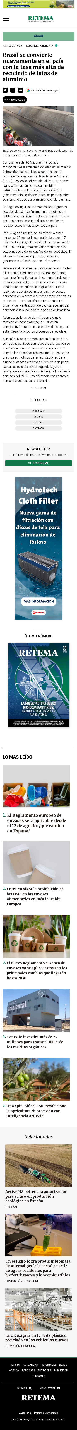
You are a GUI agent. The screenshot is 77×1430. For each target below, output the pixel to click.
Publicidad (61, 1370)
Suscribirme (38, 463)
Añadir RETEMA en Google (44, 90)
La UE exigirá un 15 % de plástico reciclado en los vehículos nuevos (36, 1337)
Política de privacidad (46, 1412)
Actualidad (12, 45)
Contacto (38, 1376)
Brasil (38, 416)
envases (38, 428)
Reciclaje (38, 411)
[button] (5, 90)
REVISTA (15, 1364)
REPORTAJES (48, 1364)
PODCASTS (28, 1370)
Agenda (14, 1370)
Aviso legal (25, 1412)
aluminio (38, 422)
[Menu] (7, 19)
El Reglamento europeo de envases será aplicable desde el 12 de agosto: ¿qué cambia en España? (36, 823)
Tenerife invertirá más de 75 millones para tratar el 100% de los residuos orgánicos (35, 1042)
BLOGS (63, 1364)
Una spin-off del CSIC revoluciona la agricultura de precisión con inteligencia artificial (36, 1111)
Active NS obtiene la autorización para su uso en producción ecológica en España (36, 1196)
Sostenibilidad (39, 45)
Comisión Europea (20, 1346)
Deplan (11, 1207)
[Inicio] (40, 19)
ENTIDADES (44, 1370)
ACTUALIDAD (30, 1364)
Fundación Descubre (22, 1281)
